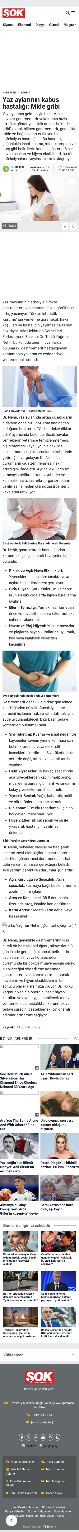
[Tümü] (74, 1355)
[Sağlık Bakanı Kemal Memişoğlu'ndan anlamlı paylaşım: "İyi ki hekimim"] (58, 1281)
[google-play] (48, 1447)
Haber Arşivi (54, 1493)
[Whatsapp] (50, 1437)
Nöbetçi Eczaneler (22, 1461)
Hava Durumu (55, 1461)
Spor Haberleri (63, 1511)
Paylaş (11, 225)
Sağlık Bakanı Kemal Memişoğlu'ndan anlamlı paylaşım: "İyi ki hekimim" (56, 1297)
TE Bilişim (49, 1526)
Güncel (54, 25)
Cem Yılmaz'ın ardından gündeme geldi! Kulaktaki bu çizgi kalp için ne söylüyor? (56, 1259)
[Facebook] (22, 1437)
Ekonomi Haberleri (40, 1511)
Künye (60, 1515)
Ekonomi (24, 25)
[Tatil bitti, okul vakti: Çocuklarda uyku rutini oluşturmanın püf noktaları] (20, 1317)
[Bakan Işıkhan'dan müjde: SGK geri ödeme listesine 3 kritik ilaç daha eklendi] (58, 1317)
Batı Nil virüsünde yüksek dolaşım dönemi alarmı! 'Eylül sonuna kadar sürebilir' (20, 1297)
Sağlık (25, 92)
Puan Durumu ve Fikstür (18, 1483)
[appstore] (29, 1447)
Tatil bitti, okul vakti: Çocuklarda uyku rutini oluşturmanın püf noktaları (19, 1333)
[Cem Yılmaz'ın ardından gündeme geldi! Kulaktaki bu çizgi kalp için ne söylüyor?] (58, 1241)
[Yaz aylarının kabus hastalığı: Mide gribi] (39, 198)
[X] (29, 1437)
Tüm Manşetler (55, 1481)
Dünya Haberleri (15, 1511)
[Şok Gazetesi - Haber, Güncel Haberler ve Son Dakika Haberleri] (13, 13)
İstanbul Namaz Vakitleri (18, 1471)
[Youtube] (43, 1437)
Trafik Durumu (55, 1469)
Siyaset (8, 25)
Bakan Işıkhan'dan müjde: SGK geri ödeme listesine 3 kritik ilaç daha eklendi (57, 1333)
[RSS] (57, 1437)
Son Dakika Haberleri (23, 1493)
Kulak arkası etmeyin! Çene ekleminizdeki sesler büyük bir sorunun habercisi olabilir (19, 1259)
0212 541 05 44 (42, 1415)
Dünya (40, 25)
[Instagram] (36, 1437)
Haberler (9, 92)
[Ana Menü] (73, 13)
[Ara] (68, 13)
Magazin (70, 25)
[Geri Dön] (11, 1520)
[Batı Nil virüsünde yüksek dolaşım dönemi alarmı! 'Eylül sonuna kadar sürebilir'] (20, 1281)
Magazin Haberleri (26, 1515)
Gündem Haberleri (53, 1507)
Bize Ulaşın (47, 1515)
